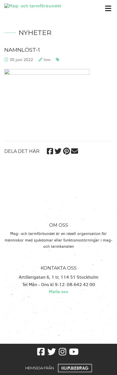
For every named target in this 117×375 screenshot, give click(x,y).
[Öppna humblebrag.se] (75, 368)
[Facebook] (49, 150)
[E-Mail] (74, 150)
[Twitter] (58, 150)
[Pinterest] (66, 150)
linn (47, 60)
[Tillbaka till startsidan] (43, 5)
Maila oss (58, 291)
